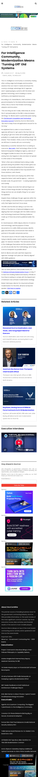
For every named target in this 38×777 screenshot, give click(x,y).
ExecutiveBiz (6, 699)
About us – (5, 639)
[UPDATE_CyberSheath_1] (19, 553)
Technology (16, 75)
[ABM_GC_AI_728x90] (19, 15)
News (10, 75)
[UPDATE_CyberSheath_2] (22, 765)
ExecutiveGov (7, 645)
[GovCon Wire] (18, 7)
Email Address (6, 478)
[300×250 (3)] (19, 528)
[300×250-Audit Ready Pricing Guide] (19, 502)
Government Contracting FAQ (19, 639)
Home (5, 42)
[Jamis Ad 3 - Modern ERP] (19, 579)
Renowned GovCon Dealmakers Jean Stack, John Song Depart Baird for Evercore (17, 330)
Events (13, 42)
